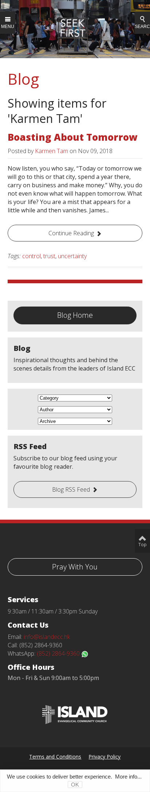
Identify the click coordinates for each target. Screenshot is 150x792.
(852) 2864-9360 (59, 653)
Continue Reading (71, 233)
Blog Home (75, 315)
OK (75, 784)
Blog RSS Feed (71, 489)
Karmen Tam (51, 151)
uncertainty (72, 256)
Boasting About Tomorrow (73, 137)
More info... (128, 776)
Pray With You (75, 567)
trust (49, 256)
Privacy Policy (104, 756)
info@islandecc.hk (47, 637)
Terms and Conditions (55, 756)
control (31, 256)
